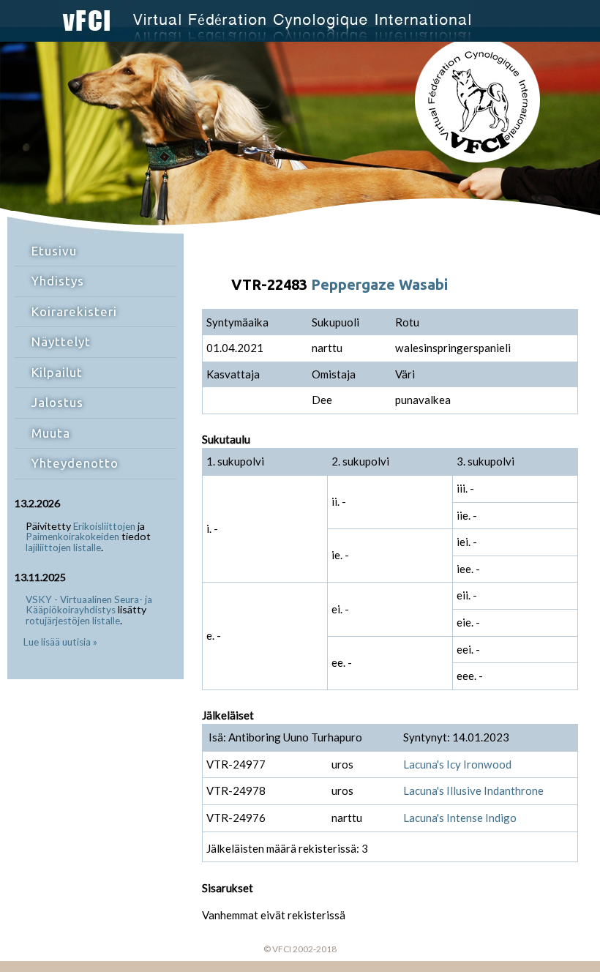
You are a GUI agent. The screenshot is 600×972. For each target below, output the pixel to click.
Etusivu (54, 251)
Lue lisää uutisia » (60, 642)
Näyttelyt (61, 341)
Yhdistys (57, 281)
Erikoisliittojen (104, 526)
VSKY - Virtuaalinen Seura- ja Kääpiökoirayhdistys (89, 605)
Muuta (50, 433)
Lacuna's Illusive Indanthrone (473, 790)
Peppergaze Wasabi (379, 284)
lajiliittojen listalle (63, 547)
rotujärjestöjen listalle (73, 621)
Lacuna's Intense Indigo (460, 817)
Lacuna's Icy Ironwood (457, 764)
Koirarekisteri (74, 311)
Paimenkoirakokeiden (72, 536)
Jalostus (57, 402)
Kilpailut (57, 372)
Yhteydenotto (75, 463)
